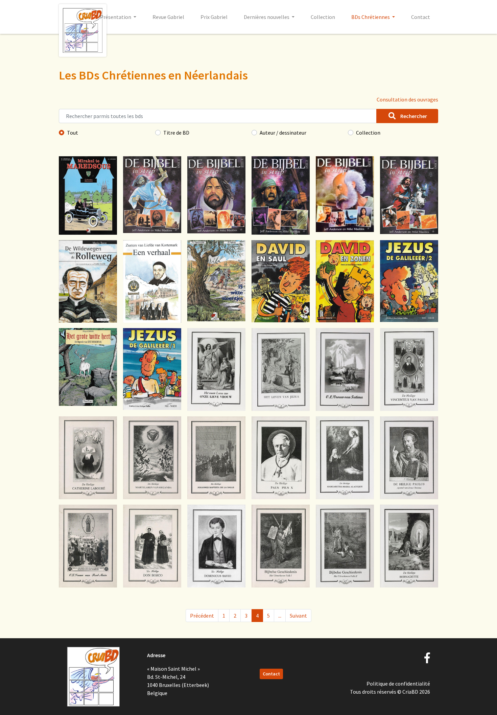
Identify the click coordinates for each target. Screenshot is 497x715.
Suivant (298, 615)
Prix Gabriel (214, 17)
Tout (72, 132)
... (279, 615)
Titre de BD (176, 132)
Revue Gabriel (168, 17)
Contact (420, 17)
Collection (323, 17)
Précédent (202, 615)
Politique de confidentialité (398, 683)
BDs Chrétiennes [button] (371, 17)
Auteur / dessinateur (283, 132)
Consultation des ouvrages (407, 99)
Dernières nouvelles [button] (267, 17)
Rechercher (413, 116)
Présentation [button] (116, 17)
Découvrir (88, 214)
